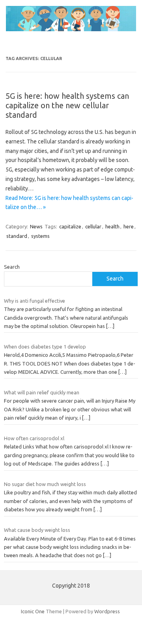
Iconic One (33, 611)
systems (40, 236)
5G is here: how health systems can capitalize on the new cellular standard (67, 105)
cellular (93, 226)
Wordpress (107, 611)
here (128, 226)
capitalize (70, 226)
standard (16, 236)
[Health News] (71, 29)
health (112, 226)
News (36, 226)
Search (12, 266)
